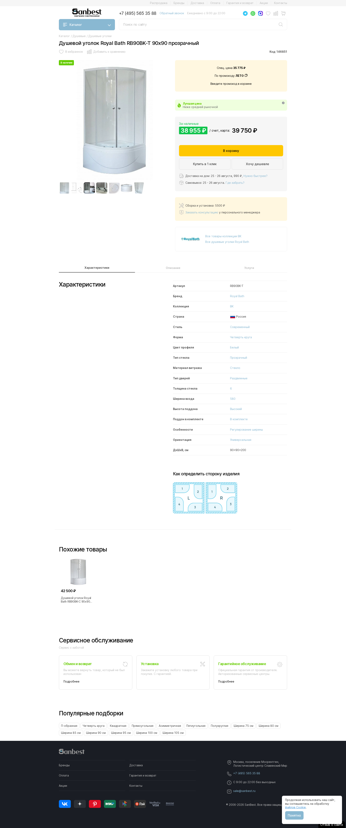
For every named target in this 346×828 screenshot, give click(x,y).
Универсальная (240, 439)
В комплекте (239, 419)
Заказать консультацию (201, 212)
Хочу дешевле (257, 164)
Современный (240, 327)
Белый (234, 347)
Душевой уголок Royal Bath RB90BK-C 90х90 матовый (76, 599)
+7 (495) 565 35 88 (137, 13)
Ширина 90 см (96, 732)
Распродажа (158, 3)
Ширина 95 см (121, 732)
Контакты (280, 3)
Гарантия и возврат (239, 3)
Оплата (215, 3)
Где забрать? (235, 182)
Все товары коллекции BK (223, 236)
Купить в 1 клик (205, 164)
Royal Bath (237, 296)
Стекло (235, 368)
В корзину (231, 151)
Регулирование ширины (246, 429)
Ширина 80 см (268, 725)
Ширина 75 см (243, 725)
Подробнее (71, 681)
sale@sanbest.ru (244, 791)
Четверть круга (241, 337)
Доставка (197, 3)
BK (232, 306)
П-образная (69, 725)
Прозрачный (238, 357)
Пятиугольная (195, 725)
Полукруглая (219, 725)
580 (232, 398)
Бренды (179, 3)
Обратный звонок (172, 13)
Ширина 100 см (146, 732)
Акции (264, 3)
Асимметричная (170, 725)
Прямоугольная (142, 725)
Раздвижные (238, 378)
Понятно (294, 815)
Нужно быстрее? (255, 176)
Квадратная (118, 725)
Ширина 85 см (71, 732)
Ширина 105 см (173, 732)
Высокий (236, 409)
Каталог (75, 25)
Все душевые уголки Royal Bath (227, 241)
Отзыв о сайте (331, 825)
